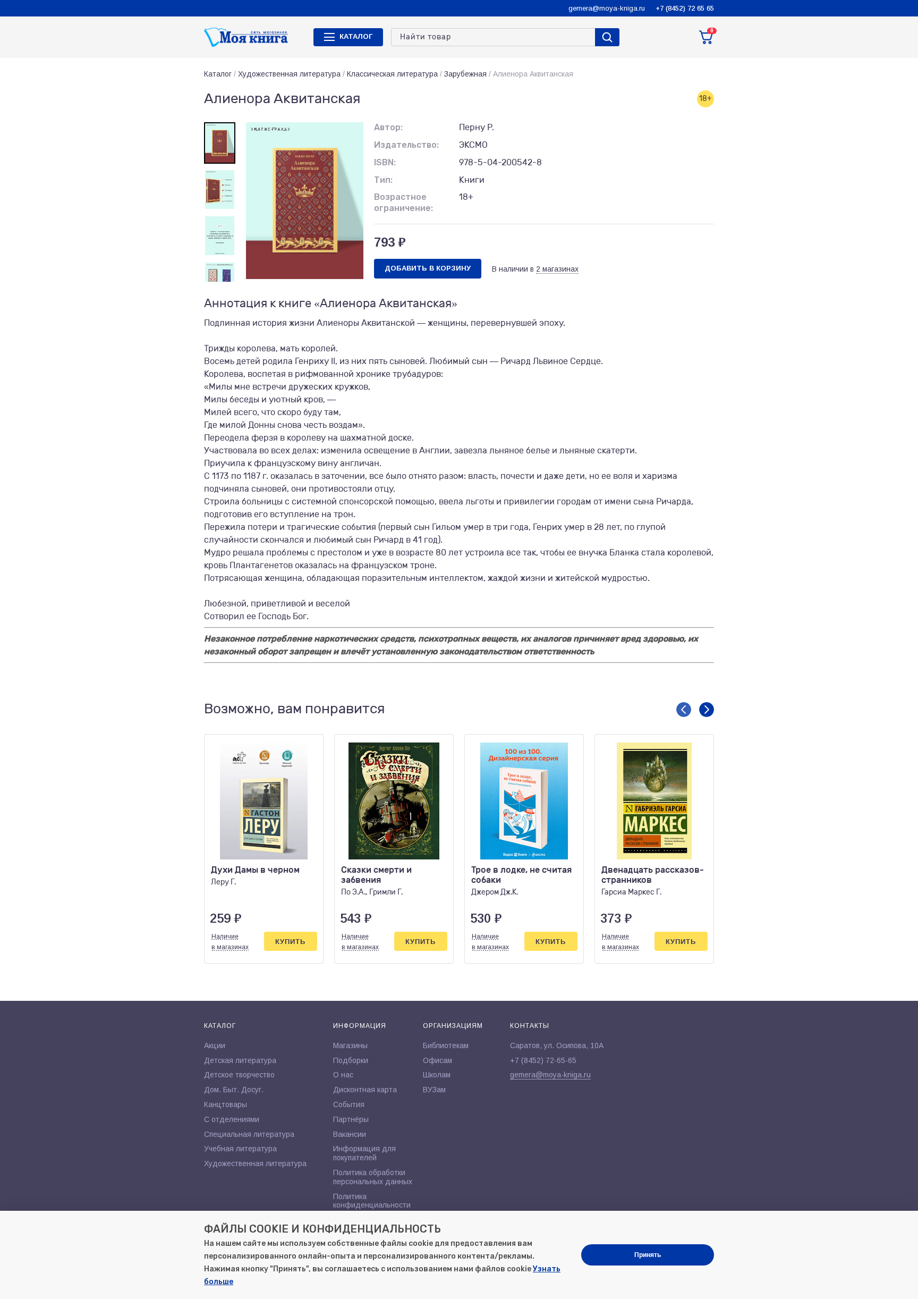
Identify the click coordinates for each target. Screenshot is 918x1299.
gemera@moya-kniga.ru (606, 8)
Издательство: (406, 145)
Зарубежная (465, 74)
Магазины (350, 1045)
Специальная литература (249, 1134)
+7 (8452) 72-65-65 (543, 1060)
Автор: (388, 127)
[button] (683, 709)
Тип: (383, 180)
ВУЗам (434, 1089)
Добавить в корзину (428, 268)
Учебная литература (240, 1148)
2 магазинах (557, 269)
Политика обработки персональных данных (372, 1177)
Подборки (350, 1060)
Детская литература (240, 1060)
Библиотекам (446, 1045)
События (348, 1104)
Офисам (437, 1060)
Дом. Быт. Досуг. (234, 1089)
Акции (214, 1045)
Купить (290, 942)
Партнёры (351, 1119)
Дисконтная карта (365, 1089)
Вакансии (349, 1134)
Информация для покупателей (364, 1153)
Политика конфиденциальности (372, 1201)
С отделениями (231, 1119)
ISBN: (385, 162)
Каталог (218, 74)
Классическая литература (392, 74)
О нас (343, 1074)
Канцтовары (225, 1104)
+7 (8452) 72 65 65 (685, 8)
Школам (436, 1074)
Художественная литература (289, 74)
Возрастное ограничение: (403, 202)
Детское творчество (239, 1074)
